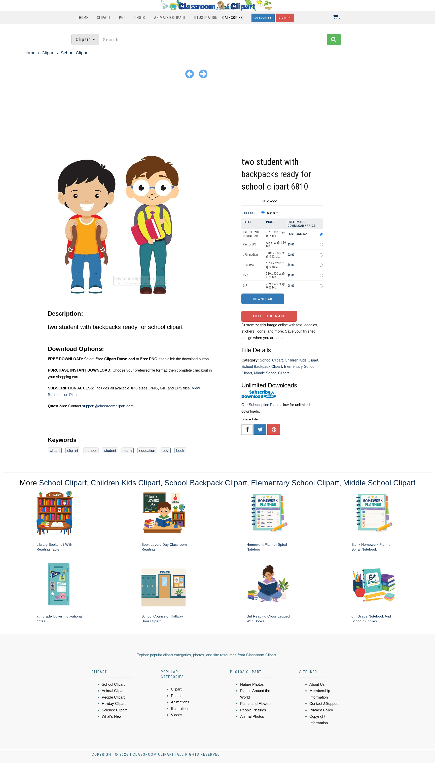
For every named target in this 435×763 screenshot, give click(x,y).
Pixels (271, 222)
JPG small (249, 265)
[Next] (203, 73)
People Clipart (113, 697)
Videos (176, 715)
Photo (140, 18)
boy (166, 450)
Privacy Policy (321, 710)
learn (128, 450)
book (180, 450)
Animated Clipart (170, 18)
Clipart (104, 18)
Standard (272, 213)
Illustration (206, 18)
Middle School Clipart (271, 373)
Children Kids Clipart (301, 360)
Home (83, 18)
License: (248, 212)
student (110, 450)
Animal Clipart (113, 690)
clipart (55, 450)
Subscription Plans (264, 405)
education (147, 450)
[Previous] (189, 73)
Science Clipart (114, 710)
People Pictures (253, 710)
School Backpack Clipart (261, 366)
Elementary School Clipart (295, 483)
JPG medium (251, 255)
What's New (112, 716)
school (91, 450)
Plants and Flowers (256, 703)
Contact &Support (324, 703)
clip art (72, 450)
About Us (317, 684)
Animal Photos (252, 716)
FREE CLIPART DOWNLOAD (251, 234)
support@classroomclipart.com (108, 406)
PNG (122, 18)
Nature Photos (252, 684)
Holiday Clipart (114, 703)
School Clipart (75, 52)
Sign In (285, 17)
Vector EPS (249, 244)
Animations (180, 702)
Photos (177, 696)
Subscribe (263, 17)
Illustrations (180, 708)
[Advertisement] (217, 118)
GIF (245, 285)
